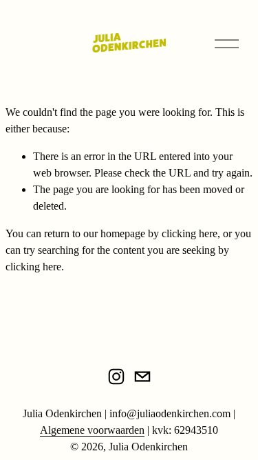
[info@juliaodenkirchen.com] (142, 376)
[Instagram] (116, 376)
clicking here (189, 233)
